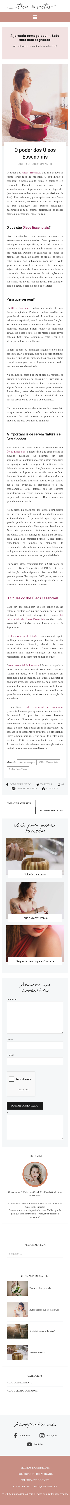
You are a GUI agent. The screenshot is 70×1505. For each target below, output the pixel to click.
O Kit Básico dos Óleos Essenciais (33, 598)
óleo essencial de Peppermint (45, 707)
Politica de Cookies (35, 1480)
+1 (62, 784)
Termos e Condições (35, 1467)
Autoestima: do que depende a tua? (44, 1310)
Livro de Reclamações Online (35, 1486)
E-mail (10, 1055)
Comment (12, 999)
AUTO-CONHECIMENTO (19, 1382)
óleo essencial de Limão (24, 636)
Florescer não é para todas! (40, 1288)
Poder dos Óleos (18, 769)
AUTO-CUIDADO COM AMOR (35, 164)
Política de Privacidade (35, 1473)
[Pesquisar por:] (35, 1254)
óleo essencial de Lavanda (24, 665)
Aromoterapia (27, 762)
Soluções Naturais (35, 874)
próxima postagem (51, 810)
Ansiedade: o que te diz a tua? (42, 1331)
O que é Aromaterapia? (35, 917)
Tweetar (46, 784)
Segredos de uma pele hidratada (35, 961)
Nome (10, 1039)
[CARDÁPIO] (35, 17)
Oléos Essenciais (48, 762)
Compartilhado (20, 784)
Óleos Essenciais (31, 172)
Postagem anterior (19, 803)
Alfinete (52, 788)
